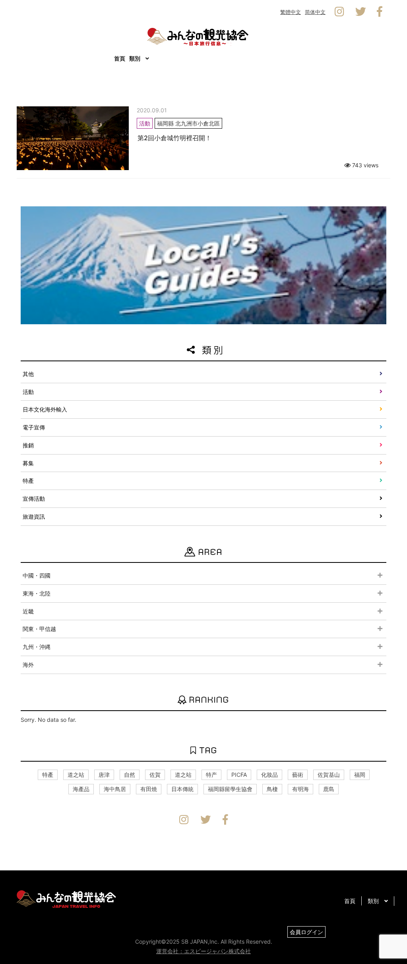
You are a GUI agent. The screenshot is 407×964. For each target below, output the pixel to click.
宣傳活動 (34, 498)
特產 (28, 480)
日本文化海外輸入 (45, 409)
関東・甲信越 (39, 628)
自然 (129, 774)
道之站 (76, 774)
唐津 (104, 774)
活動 (28, 391)
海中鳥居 (115, 789)
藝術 (297, 774)
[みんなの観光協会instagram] (339, 12)
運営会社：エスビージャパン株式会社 (203, 951)
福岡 (359, 774)
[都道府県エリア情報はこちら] (203, 264)
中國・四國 (36, 575)
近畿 (28, 611)
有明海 (300, 789)
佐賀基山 (329, 774)
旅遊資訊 (34, 516)
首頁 (119, 58)
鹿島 (328, 789)
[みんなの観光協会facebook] (379, 12)
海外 (28, 664)
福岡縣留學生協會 (230, 789)
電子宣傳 (34, 427)
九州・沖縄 (36, 646)
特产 (211, 774)
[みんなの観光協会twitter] (360, 12)
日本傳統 (182, 789)
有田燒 (148, 789)
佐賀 (155, 774)
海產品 (81, 789)
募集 (28, 463)
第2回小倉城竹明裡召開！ (174, 138)
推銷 (28, 445)
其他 (28, 373)
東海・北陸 (36, 593)
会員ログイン (306, 932)
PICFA (239, 774)
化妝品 (269, 774)
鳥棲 (272, 789)
